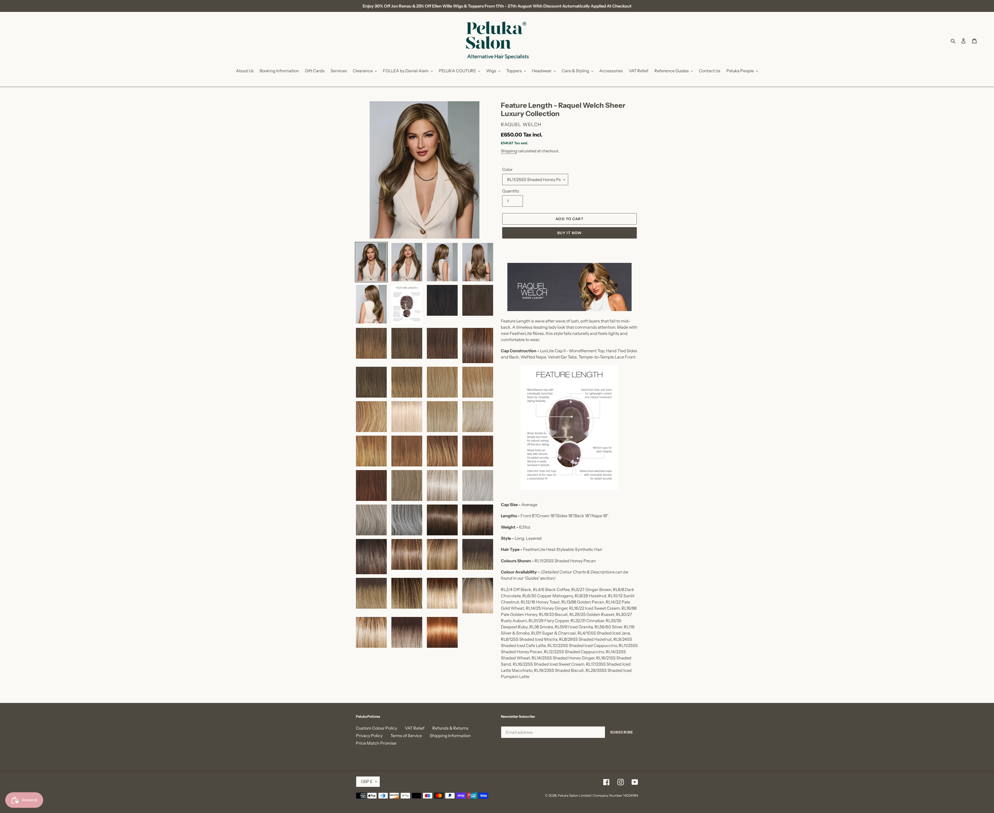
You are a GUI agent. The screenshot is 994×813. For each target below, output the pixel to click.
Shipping (509, 150)
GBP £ (366, 781)
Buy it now (569, 233)
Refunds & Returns (450, 728)
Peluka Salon (568, 795)
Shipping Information (450, 735)
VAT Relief (415, 728)
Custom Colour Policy (376, 728)
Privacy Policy (369, 735)
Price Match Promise (376, 743)
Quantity (510, 190)
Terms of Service (406, 735)
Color (507, 169)
